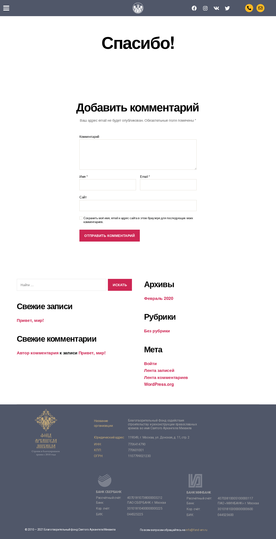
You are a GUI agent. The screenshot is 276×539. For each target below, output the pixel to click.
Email (145, 176)
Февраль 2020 (158, 298)
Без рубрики (157, 331)
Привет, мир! (30, 320)
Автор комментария (37, 353)
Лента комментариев (166, 377)
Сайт (83, 197)
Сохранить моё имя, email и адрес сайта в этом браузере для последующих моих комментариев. (138, 220)
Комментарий (89, 136)
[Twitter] (227, 8)
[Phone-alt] (249, 8)
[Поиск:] (60, 285)
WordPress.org (159, 384)
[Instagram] (205, 8)
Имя (83, 176)
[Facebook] (194, 8)
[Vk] (216, 8)
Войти (150, 363)
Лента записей (159, 370)
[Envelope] (260, 8)
